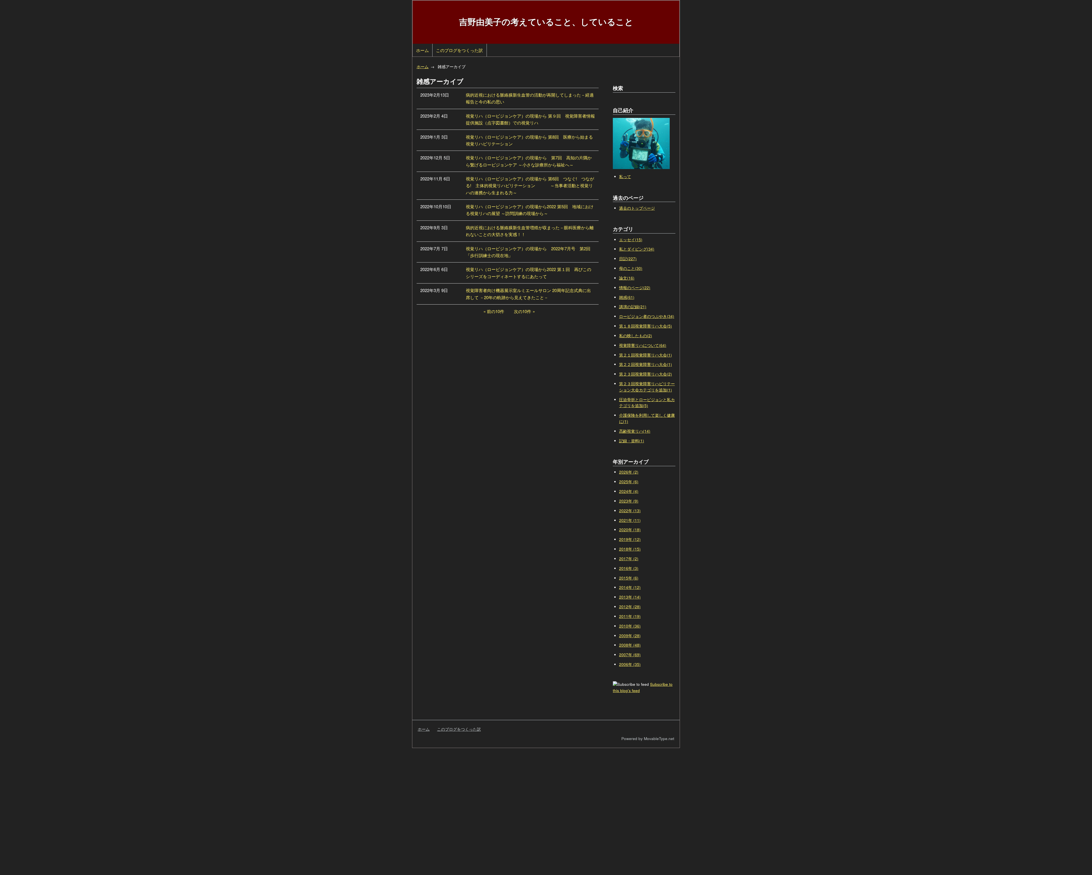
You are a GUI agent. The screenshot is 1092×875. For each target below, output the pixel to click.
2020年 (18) (630, 529)
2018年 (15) (630, 549)
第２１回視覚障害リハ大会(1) (645, 355)
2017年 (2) (628, 558)
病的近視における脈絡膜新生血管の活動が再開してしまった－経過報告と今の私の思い (530, 98)
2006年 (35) (630, 664)
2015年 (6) (628, 578)
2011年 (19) (630, 616)
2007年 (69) (630, 654)
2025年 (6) (628, 481)
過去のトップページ (637, 208)
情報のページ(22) (634, 287)
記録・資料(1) (631, 440)
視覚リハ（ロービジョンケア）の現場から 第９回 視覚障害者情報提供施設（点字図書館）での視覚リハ (530, 119)
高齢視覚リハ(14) (634, 431)
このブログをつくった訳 (459, 50)
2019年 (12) (630, 539)
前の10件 (495, 311)
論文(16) (626, 278)
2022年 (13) (630, 510)
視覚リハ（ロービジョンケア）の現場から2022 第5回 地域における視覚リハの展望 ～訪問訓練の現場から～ (529, 209)
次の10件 (522, 311)
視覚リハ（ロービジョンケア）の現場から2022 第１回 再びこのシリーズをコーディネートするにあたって (528, 272)
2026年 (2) (628, 472)
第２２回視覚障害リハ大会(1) (645, 364)
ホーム (422, 50)
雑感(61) (626, 297)
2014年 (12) (630, 587)
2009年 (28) (630, 635)
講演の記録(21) (632, 306)
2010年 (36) (630, 626)
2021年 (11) (630, 520)
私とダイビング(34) (636, 249)
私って (625, 176)
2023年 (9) (628, 501)
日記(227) (628, 258)
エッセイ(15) (630, 239)
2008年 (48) (630, 645)
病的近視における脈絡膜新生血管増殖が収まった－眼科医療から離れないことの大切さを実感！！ (530, 230)
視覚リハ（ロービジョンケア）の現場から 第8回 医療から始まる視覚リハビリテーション (529, 140)
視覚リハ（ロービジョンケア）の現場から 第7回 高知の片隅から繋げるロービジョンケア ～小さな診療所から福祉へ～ (529, 161)
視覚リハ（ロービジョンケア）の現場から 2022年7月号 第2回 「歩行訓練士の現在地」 (530, 251)
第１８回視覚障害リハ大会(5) (645, 326)
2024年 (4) (628, 491)
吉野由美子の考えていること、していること (546, 21)
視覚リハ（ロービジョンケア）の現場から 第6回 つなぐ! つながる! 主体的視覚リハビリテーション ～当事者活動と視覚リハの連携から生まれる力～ (530, 185)
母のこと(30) (630, 268)
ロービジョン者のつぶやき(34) (646, 316)
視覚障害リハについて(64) (642, 345)
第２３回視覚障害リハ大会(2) (645, 374)
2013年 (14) (630, 597)
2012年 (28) (630, 606)
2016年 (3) (628, 568)
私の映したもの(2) (635, 335)
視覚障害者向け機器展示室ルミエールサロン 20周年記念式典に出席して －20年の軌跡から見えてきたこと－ (528, 293)
